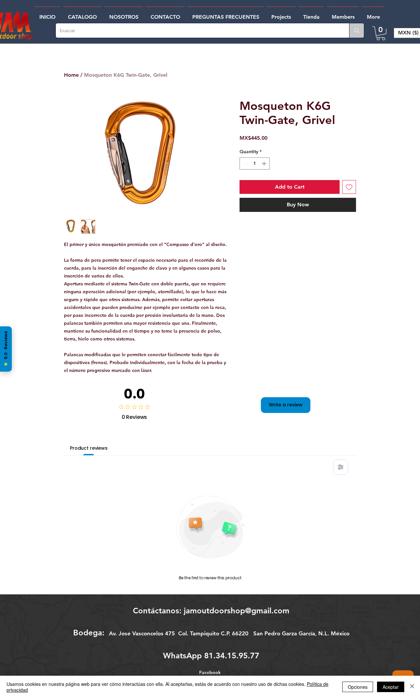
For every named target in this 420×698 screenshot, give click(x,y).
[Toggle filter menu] (340, 467)
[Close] (412, 687)
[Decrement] (245, 163)
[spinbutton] (255, 163)
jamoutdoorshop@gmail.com (236, 610)
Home (71, 75)
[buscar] (356, 30)
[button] (380, 33)
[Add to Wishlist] (349, 187)
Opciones (358, 687)
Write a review (286, 404)
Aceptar (391, 687)
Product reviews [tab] (89, 448)
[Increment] (265, 163)
